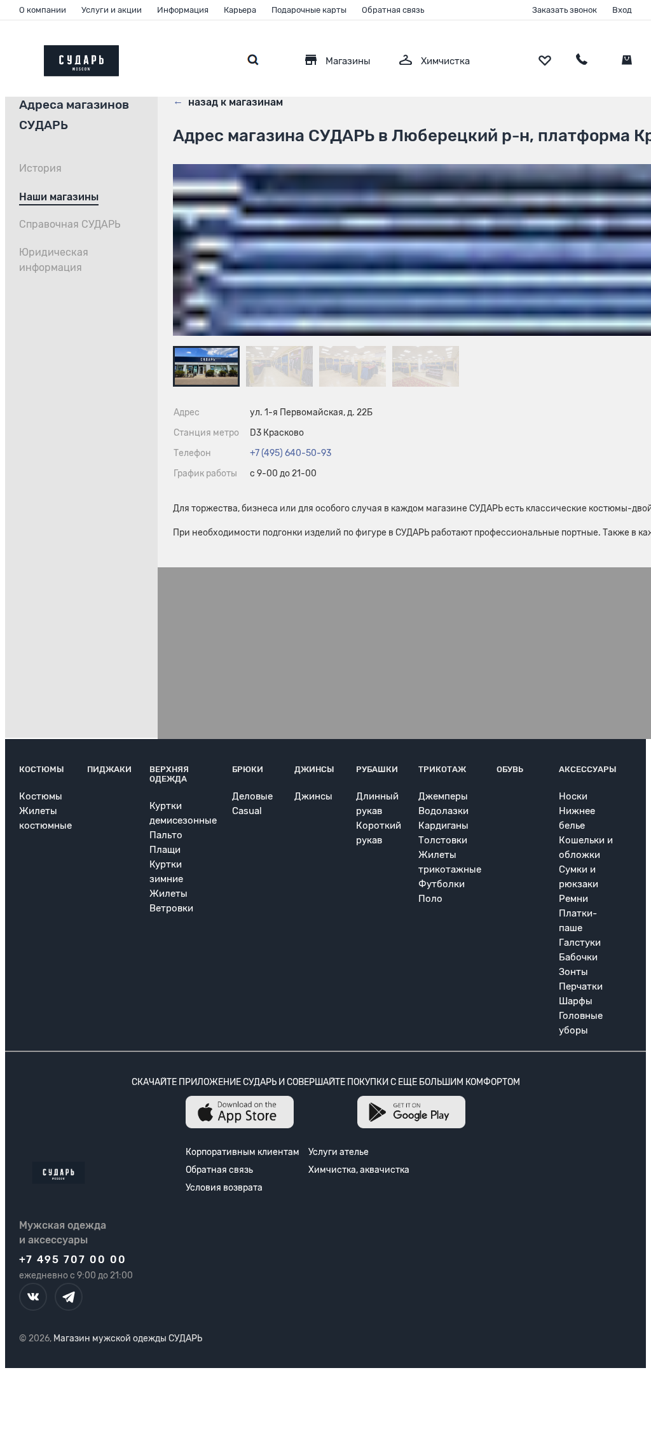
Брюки (247, 769)
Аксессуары (588, 769)
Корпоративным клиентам (242, 1152)
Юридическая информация (53, 259)
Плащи (165, 849)
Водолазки (443, 811)
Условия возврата (224, 1187)
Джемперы (443, 796)
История (40, 168)
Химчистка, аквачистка (358, 1170)
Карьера (240, 10)
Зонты (573, 972)
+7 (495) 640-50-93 (290, 453)
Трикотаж (442, 769)
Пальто (165, 835)
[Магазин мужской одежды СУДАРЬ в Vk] (33, 1297)
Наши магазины (59, 197)
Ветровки (171, 908)
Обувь (510, 769)
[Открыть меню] (19, 57)
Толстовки (442, 840)
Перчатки (581, 986)
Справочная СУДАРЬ (70, 224)
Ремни (573, 898)
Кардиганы (443, 825)
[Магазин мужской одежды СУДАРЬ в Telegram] (69, 1297)
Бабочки (578, 957)
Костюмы (41, 769)
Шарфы (576, 1001)
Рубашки (377, 769)
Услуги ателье (338, 1152)
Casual (247, 811)
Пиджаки (109, 769)
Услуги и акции (111, 10)
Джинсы (314, 769)
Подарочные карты (308, 10)
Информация (183, 10)
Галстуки (580, 942)
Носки (573, 796)
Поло (430, 898)
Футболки (441, 884)
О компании (42, 10)
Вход (622, 10)
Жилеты (168, 893)
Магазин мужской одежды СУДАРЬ (127, 1338)
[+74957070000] (582, 61)
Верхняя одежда (169, 774)
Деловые (252, 796)
